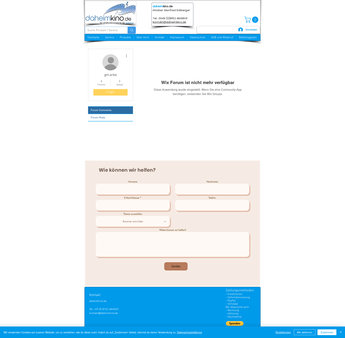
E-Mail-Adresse (131, 198)
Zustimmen (327, 332)
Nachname (212, 181)
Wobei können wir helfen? (172, 230)
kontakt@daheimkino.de (103, 313)
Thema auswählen (132, 214)
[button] (252, 20)
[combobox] (133, 221)
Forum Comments (101, 110)
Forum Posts (98, 117)
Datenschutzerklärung (189, 332)
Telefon (212, 198)
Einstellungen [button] (283, 332)
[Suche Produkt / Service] (132, 30)
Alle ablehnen (304, 332)
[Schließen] (341, 332)
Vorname (132, 181)
